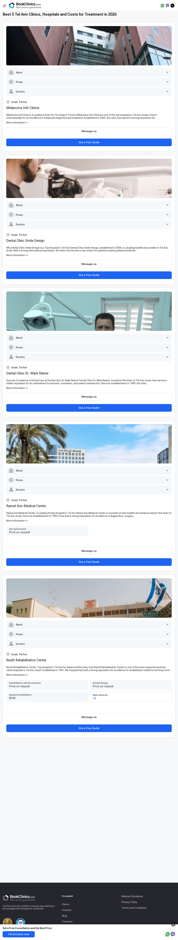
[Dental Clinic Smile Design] (89, 178)
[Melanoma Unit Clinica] (89, 45)
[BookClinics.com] (25, 5)
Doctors (66, 910)
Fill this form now (18, 934)
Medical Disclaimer (132, 896)
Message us (89, 131)
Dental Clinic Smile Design (25, 241)
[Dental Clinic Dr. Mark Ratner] (89, 311)
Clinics (65, 904)
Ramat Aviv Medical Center (26, 506)
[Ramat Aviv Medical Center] (89, 443)
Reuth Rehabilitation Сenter (26, 660)
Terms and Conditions (134, 907)
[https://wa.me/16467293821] (162, 5)
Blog (64, 915)
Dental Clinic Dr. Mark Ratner (27, 373)
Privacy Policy (129, 902)
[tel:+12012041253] (173, 5)
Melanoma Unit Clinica (22, 108)
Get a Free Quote (89, 142)
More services (100, 697)
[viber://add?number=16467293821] (167, 5)
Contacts (67, 921)
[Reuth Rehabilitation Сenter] (89, 598)
